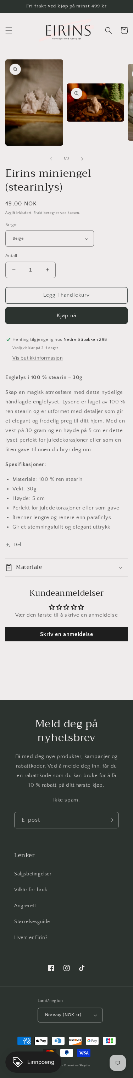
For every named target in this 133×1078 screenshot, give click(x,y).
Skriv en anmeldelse (66, 634)
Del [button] (17, 545)
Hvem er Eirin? (31, 937)
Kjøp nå (66, 316)
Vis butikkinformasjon (37, 358)
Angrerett (25, 906)
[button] (9, 30)
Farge (11, 224)
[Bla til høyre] (82, 159)
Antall (11, 255)
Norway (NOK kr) (63, 1014)
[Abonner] (110, 820)
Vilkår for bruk (31, 890)
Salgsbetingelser (33, 874)
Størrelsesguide (32, 922)
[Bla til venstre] (51, 159)
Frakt (38, 213)
